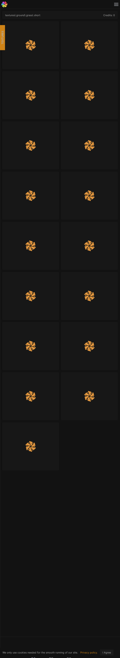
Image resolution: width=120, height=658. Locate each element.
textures (10, 15)
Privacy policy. (89, 652)
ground (20, 15)
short (37, 15)
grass (29, 15)
